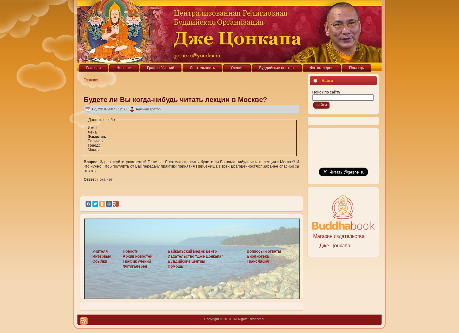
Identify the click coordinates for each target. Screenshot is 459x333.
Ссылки (99, 261)
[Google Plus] (116, 204)
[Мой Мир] (109, 204)
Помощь (175, 266)
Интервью (101, 256)
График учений (137, 261)
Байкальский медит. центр (192, 251)
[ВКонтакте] (88, 204)
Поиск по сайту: (327, 92)
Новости (130, 251)
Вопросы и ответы (264, 251)
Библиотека (258, 256)
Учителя (100, 251)
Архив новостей (137, 256)
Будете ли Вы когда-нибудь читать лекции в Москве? (175, 99)
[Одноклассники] (102, 204)
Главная (91, 80)
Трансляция (258, 261)
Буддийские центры (186, 261)
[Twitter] (95, 204)
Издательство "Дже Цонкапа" (195, 256)
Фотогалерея (135, 266)
